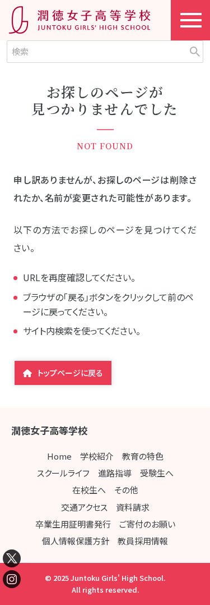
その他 (126, 489)
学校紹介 (97, 456)
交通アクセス (84, 507)
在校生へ (89, 489)
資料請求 (133, 507)
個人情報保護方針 (75, 541)
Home (59, 456)
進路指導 (115, 473)
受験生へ (157, 473)
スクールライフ (63, 473)
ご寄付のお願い (147, 524)
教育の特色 (143, 456)
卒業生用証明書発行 (73, 524)
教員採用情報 (143, 541)
